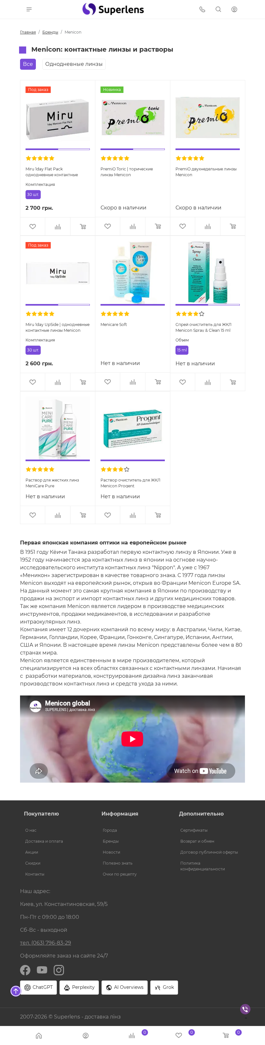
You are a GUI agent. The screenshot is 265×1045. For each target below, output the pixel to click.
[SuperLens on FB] (25, 970)
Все (28, 64)
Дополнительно (201, 814)
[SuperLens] (113, 9)
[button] (29, 9)
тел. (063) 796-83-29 (45, 943)
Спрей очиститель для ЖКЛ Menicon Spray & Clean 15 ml (203, 327)
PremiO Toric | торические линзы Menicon (127, 172)
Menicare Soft (114, 324)
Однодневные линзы (74, 64)
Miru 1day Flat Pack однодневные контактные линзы (52, 172)
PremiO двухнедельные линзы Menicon (206, 172)
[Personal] (234, 9)
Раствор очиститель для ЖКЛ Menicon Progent (130, 483)
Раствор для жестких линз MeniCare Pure (52, 483)
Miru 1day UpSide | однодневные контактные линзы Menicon (58, 327)
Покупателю (41, 814)
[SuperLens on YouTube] (42, 970)
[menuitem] (55, 830)
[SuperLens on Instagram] (59, 970)
